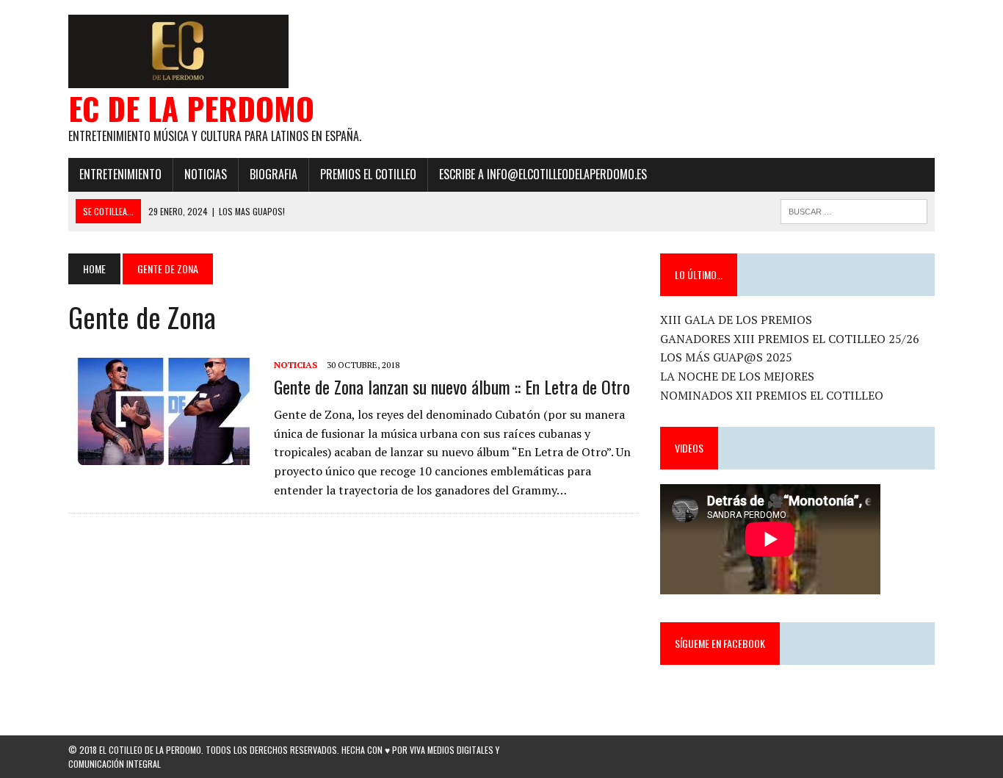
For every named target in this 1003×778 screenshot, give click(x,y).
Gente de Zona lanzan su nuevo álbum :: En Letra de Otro (452, 386)
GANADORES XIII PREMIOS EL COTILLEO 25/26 (789, 339)
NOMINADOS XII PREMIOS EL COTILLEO (771, 395)
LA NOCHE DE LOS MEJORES (737, 376)
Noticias (205, 174)
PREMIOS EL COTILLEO (368, 174)
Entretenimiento (120, 174)
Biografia (273, 174)
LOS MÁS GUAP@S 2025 (726, 357)
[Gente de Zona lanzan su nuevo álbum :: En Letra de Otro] (163, 455)
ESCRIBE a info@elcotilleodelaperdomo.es (543, 174)
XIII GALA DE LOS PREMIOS (736, 319)
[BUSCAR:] (854, 209)
